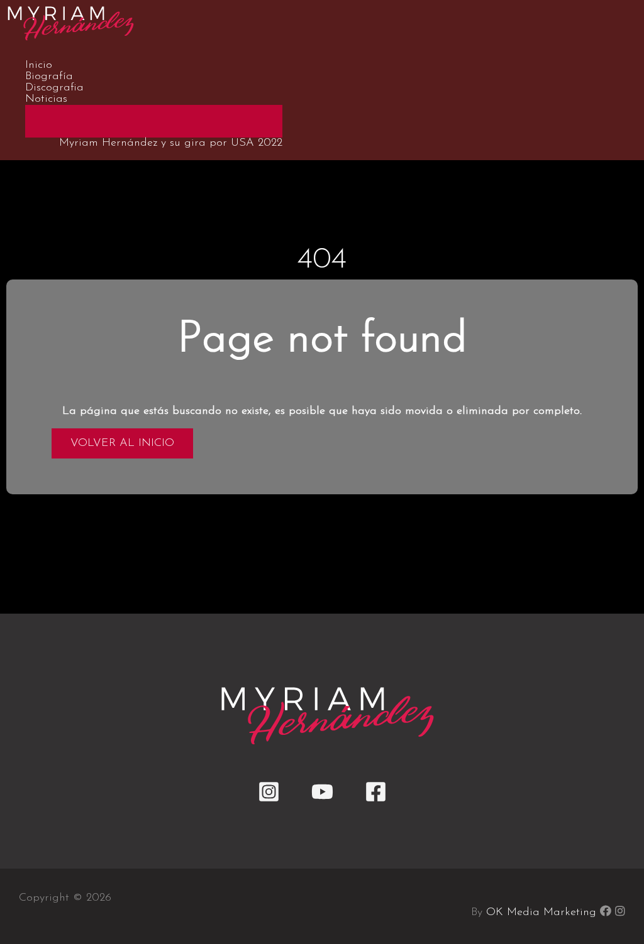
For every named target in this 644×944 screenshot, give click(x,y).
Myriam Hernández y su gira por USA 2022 (170, 143)
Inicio (38, 65)
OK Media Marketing (541, 912)
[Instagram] (269, 800)
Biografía (49, 76)
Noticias (46, 99)
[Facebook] (376, 800)
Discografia (54, 88)
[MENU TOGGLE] (153, 120)
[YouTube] (322, 800)
